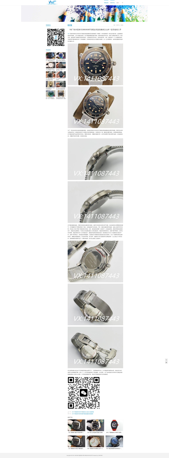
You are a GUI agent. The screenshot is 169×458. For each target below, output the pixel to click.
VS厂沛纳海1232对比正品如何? (60, 79)
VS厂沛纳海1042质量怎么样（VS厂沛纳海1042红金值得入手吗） (95, 448)
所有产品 (112, 2)
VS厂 (69, 33)
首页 (118, 2)
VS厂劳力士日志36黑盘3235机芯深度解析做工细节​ (60, 89)
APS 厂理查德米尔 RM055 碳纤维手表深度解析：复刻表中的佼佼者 (114, 432)
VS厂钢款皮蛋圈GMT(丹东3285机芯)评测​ (50, 79)
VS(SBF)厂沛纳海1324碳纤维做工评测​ (60, 70)
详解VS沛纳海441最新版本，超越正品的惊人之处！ (50, 60)
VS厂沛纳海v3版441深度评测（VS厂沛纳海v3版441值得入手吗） (76, 432)
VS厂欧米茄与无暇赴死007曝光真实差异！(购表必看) (61, 98)
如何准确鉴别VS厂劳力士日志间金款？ (50, 89)
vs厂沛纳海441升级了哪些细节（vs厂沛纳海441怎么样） (76, 448)
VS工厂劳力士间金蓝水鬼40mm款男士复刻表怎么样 (60, 60)
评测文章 (106, 2)
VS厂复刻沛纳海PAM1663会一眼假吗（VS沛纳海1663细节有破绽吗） (114, 448)
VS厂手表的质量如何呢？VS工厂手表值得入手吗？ (50, 98)
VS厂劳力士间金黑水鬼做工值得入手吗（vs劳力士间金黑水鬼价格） (95, 432)
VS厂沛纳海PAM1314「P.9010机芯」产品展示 (50, 70)
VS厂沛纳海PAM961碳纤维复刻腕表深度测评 (82, 413)
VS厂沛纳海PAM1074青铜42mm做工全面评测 (83, 412)
